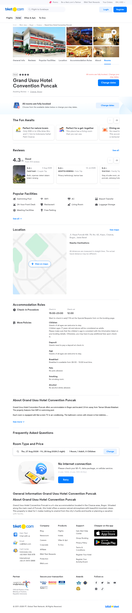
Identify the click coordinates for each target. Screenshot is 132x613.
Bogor (32, 25)
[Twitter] (102, 583)
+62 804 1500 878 (27, 554)
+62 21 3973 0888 (27, 561)
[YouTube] (115, 583)
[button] (40, 264)
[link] (106, 9)
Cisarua (39, 25)
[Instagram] (96, 589)
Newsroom (44, 536)
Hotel (15, 25)
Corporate (44, 545)
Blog (42, 531)
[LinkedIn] (108, 583)
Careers (43, 540)
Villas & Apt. (63, 540)
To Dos (61, 545)
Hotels (60, 536)
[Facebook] (96, 583)
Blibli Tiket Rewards (92, 2)
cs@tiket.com (25, 544)
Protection (44, 559)
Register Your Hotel (83, 555)
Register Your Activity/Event (82, 560)
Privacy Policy (81, 543)
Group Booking (82, 538)
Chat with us (25, 536)
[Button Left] (110, 160)
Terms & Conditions (80, 548)
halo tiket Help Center (82, 532)
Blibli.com (44, 563)
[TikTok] (102, 589)
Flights (61, 531)
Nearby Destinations (79, 243)
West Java (23, 25)
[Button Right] (116, 160)
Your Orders (108, 2)
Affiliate (43, 549)
